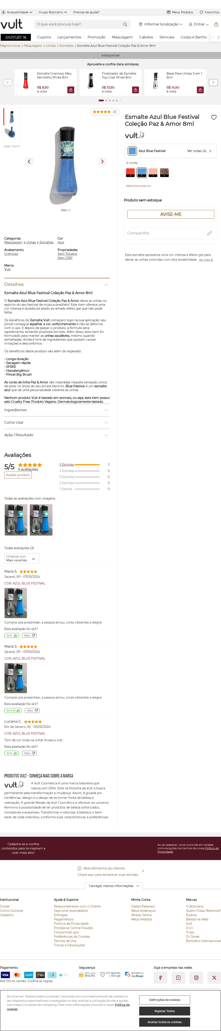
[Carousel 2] (69, 210)
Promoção (96, 37)
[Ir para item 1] (101, 100)
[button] (70, 89)
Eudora (191, 915)
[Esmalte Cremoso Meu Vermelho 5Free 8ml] (26, 82)
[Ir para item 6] (120, 100)
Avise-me (171, 214)
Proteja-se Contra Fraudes (73, 928)
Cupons (44, 37)
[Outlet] (15, 37)
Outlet (5, 906)
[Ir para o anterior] (213, 37)
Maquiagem (122, 37)
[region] (110, 1010)
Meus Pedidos (182, 12)
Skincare (166, 37)
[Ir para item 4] (113, 100)
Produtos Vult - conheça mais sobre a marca (38, 776)
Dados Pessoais (143, 906)
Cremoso (11, 254)
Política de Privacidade (71, 924)
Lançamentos (69, 37)
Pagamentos (63, 919)
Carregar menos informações (111, 886)
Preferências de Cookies (72, 937)
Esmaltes (67, 46)
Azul (61, 242)
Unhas (51, 46)
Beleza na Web (197, 919)
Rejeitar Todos (165, 1011)
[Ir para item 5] (117, 100)
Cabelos (146, 37)
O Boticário (195, 906)
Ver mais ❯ (206, 259)
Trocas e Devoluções (69, 945)
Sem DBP (65, 258)
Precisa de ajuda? (86, 12)
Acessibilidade (17, 12)
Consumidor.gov (66, 932)
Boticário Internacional (203, 941)
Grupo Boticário (51, 12)
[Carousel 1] (64, 210)
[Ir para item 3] (110, 100)
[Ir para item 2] (106, 100)
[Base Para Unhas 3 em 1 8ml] (155, 82)
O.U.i (189, 928)
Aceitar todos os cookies (165, 1022)
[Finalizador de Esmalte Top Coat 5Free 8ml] (90, 82)
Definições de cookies (164, 999)
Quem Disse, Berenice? (203, 911)
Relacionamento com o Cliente (77, 906)
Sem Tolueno (67, 254)
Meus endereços (143, 911)
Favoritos (212, 12)
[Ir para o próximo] (218, 37)
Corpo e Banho (194, 37)
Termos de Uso (65, 941)
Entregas (61, 915)
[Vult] (12, 24)
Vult (7, 269)
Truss (190, 932)
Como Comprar (12, 911)
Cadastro (7, 915)
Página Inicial (10, 46)
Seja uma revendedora (71, 911)
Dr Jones (192, 937)
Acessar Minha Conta (198, 24)
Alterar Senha (141, 915)
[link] (45, 82)
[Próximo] (213, 82)
